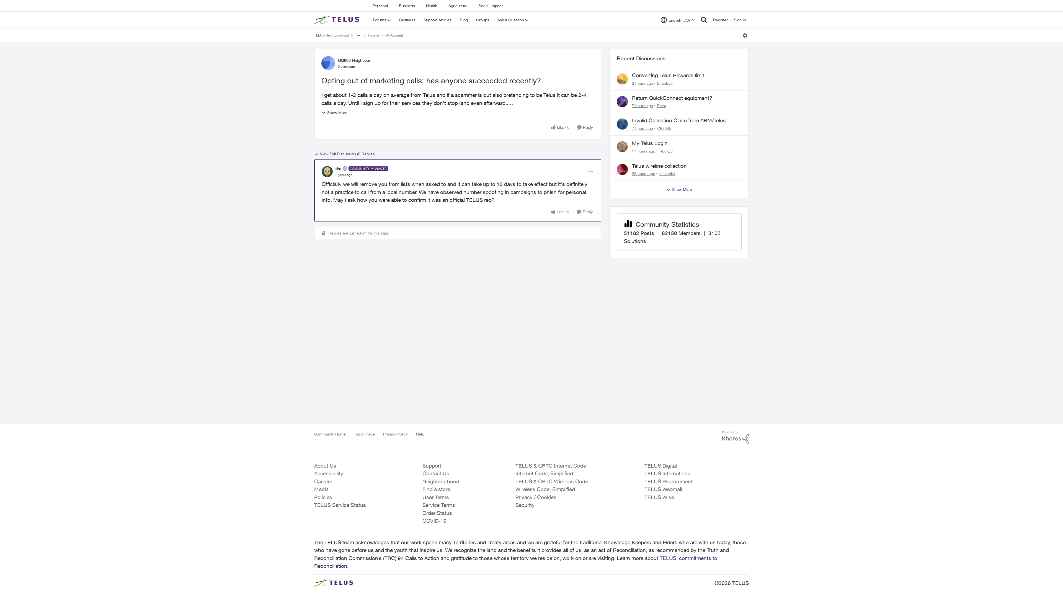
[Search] (704, 20)
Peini (661, 105)
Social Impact (491, 5)
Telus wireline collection (659, 166)
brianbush (666, 83)
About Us (325, 466)
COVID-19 (434, 521)
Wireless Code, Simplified (545, 489)
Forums (373, 35)
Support (431, 466)
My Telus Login (650, 143)
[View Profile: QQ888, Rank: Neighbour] (328, 63)
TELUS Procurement (668, 481)
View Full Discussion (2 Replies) (348, 153)
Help (420, 434)
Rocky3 (666, 151)
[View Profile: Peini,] (622, 101)
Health (431, 5)
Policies (323, 497)
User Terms (435, 497)
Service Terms (438, 505)
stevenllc (667, 173)
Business (407, 5)
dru (338, 168)
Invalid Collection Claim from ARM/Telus (679, 120)
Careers (323, 481)
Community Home (330, 434)
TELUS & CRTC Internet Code (550, 466)
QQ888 (344, 60)
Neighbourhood (440, 481)
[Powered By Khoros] (735, 437)
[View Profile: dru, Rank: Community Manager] (327, 171)
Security (525, 505)
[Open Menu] (745, 35)
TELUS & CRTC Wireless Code (551, 481)
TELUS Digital (660, 466)
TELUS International (668, 473)
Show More (337, 112)
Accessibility (328, 473)
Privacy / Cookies (535, 497)
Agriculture (458, 5)
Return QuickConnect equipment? (672, 98)
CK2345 (664, 128)
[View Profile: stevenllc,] (622, 169)
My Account (394, 35)
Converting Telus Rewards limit (668, 75)
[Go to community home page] (338, 20)
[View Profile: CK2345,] (622, 124)
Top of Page (364, 434)
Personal (380, 5)
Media (321, 489)
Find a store (436, 489)
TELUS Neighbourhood (331, 35)
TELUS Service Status (340, 505)
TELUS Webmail (663, 489)
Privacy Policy (395, 434)
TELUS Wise (659, 497)
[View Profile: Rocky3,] (622, 146)
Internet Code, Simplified (544, 473)
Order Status (437, 513)
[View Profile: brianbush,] (622, 78)
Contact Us (435, 473)
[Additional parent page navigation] (358, 35)
